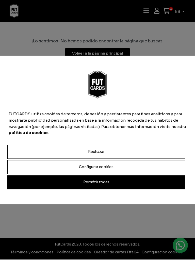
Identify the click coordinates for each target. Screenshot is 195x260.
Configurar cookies (96, 167)
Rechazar (96, 151)
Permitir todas (96, 182)
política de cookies (28, 133)
